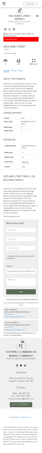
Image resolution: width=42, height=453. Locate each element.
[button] (17, 365)
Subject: (9, 266)
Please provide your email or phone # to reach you (20, 257)
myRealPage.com (26, 417)
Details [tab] (6, 70)
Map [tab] (20, 70)
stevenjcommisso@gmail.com (15, 330)
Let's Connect (21, 405)
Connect (30, 4)
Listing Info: (9, 139)
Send (21, 292)
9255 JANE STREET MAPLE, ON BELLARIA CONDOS (19, 178)
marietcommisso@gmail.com (14, 317)
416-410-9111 (9, 314)
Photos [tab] (14, 70)
